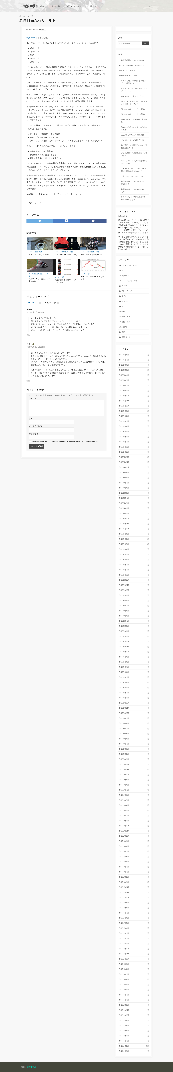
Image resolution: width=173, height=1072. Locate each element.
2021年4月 (135, 682)
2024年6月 (135, 488)
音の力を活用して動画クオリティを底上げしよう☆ (134, 198)
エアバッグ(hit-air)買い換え (66, 254)
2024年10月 (135, 467)
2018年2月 (135, 877)
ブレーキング (126, 291)
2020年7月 (135, 728)
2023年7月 (135, 544)
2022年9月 (135, 595)
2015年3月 (135, 1041)
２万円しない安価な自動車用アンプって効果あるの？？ (134, 82)
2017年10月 (135, 897)
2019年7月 (135, 790)
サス (123, 270)
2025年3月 (135, 442)
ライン (124, 296)
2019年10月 (135, 774)
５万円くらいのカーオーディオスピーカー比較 (134, 89)
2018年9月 (135, 841)
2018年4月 (135, 867)
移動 (123, 332)
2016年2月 (135, 1000)
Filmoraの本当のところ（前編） (133, 109)
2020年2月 (135, 754)
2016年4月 (135, 989)
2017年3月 (135, 933)
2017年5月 (135, 923)
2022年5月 (135, 616)
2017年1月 (135, 943)
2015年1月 (135, 1051)
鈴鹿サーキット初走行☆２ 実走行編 (40, 280)
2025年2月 (135, 447)
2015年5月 (135, 1030)
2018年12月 (135, 826)
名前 (31, 418)
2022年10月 (135, 590)
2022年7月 (135, 605)
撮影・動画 (125, 316)
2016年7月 (135, 974)
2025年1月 (135, 452)
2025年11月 (135, 401)
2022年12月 (135, 580)
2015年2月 (135, 1046)
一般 (62, 252)
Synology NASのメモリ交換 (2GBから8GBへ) (134, 128)
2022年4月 (135, 621)
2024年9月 (135, 472)
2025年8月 (135, 416)
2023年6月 (135, 549)
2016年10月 (135, 959)
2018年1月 (135, 882)
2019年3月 (135, 810)
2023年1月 (135, 575)
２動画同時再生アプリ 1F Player (131, 60)
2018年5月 (135, 861)
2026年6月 (135, 365)
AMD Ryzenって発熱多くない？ (133, 96)
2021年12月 (135, 641)
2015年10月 (135, 1015)
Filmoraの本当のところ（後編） (133, 114)
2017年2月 (135, 938)
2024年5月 (135, 493)
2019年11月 (135, 769)
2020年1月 (135, 759)
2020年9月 (135, 718)
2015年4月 (135, 1036)
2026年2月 (135, 385)
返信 (28, 335)
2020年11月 (135, 708)
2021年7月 (135, 667)
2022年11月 (135, 585)
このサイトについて (129, 265)
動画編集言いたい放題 (128, 75)
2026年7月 (135, 360)
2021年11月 (135, 646)
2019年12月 (135, 764)
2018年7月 (135, 851)
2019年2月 (135, 815)
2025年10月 (135, 406)
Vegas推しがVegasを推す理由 (132, 135)
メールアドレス (35, 426)
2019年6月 (135, 795)
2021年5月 (135, 677)
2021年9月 (135, 657)
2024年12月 (135, 457)
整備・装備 (38, 252)
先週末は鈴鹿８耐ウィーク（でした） (65, 281)
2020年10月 (135, 713)
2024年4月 (135, 498)
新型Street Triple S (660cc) (91, 254)
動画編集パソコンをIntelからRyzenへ (132, 190)
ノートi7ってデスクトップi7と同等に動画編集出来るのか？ (133, 169)
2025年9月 (135, 411)
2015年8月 (135, 1020)
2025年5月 (135, 431)
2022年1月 (135, 636)
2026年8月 (135, 355)
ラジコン (125, 301)
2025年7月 (135, 421)
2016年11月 (135, 954)
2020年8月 (135, 723)
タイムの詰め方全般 (35, 274)
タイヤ (124, 286)
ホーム (22, 16)
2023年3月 (135, 565)
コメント (35, 303)
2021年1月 (135, 698)
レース (30, 16)
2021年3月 (135, 687)
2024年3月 (135, 503)
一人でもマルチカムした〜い (132, 176)
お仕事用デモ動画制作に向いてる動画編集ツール (134, 146)
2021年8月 (135, 662)
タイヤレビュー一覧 (127, 70)
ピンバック (52, 303)
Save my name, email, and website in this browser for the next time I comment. (65, 441)
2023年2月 (135, 570)
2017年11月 (135, 892)
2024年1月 (135, 513)
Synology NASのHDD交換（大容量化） (134, 120)
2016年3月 (135, 995)
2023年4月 (135, 559)
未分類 (124, 327)
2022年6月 (135, 611)
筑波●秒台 (31, 1067)
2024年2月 (135, 508)
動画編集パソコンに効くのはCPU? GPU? (132, 182)
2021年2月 (135, 693)
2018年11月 (135, 831)
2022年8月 (135, 600)
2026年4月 (135, 375)
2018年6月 (135, 856)
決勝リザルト (32, 38)
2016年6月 (135, 979)
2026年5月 (135, 370)
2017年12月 (135, 887)
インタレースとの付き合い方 (132, 140)
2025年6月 (135, 426)
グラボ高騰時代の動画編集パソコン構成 (134, 154)
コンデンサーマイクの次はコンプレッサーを (134, 162)
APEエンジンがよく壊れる (39, 254)
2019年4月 (135, 805)
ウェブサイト (34, 434)
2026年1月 (135, 390)
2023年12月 (135, 518)
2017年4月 (135, 928)
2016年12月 (135, 949)
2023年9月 (135, 534)
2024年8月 (135, 477)
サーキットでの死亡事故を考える (92, 277)
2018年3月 (135, 872)
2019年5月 (135, 800)
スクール (125, 275)
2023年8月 (135, 539)
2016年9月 (135, 964)
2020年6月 (135, 733)
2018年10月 (135, 836)
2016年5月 (135, 984)
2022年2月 (135, 631)
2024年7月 (135, 483)
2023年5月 (135, 554)
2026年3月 (135, 380)
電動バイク (125, 337)
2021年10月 (135, 651)
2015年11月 (135, 1010)
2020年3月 (135, 749)
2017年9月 (135, 902)
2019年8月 (135, 785)
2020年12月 (135, 703)
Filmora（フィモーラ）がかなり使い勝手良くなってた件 (134, 102)
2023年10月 (135, 529)
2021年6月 (135, 672)
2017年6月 (135, 918)
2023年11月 (135, 523)
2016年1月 (135, 1005)
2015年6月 (135, 1025)
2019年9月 (135, 779)
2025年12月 (135, 395)
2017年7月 (135, 913)
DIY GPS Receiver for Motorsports (131, 65)
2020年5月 (135, 739)
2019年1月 (135, 821)
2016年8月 (135, 969)
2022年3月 (135, 626)
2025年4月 (135, 437)
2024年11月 (135, 462)
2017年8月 (135, 907)
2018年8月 (135, 846)
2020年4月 (135, 744)
